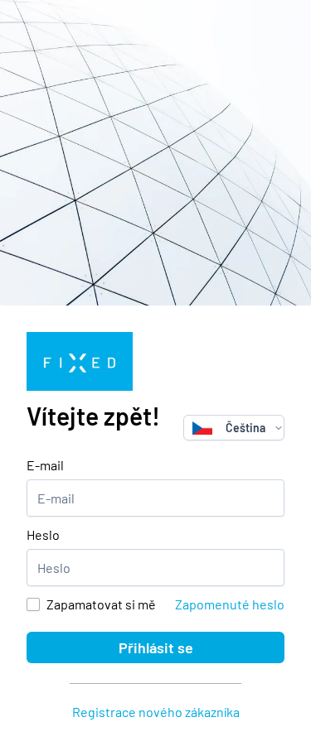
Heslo (43, 534)
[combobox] (229, 428)
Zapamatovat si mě (101, 604)
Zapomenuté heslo (229, 604)
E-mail (45, 465)
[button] (279, 428)
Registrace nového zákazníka (156, 712)
